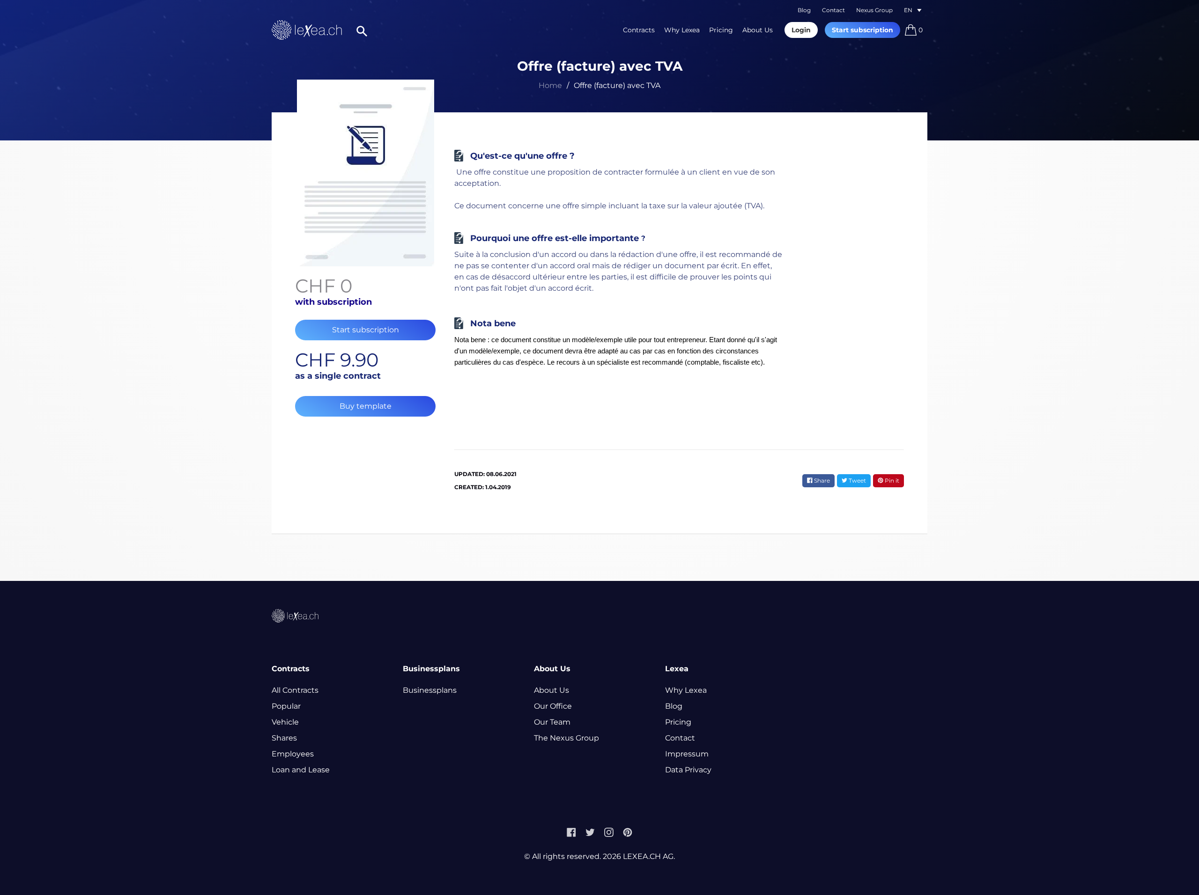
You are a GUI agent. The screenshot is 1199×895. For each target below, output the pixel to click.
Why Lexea (682, 30)
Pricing (721, 30)
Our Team (552, 722)
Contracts (639, 30)
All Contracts (295, 690)
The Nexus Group (566, 738)
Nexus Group (874, 10)
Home (550, 85)
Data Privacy (688, 769)
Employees (293, 753)
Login (801, 30)
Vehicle (285, 722)
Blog (804, 10)
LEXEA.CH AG (648, 856)
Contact (833, 10)
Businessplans (430, 690)
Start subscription (862, 30)
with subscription (333, 302)
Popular (286, 706)
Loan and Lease (301, 769)
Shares (284, 738)
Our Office (553, 706)
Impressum (687, 753)
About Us (757, 30)
